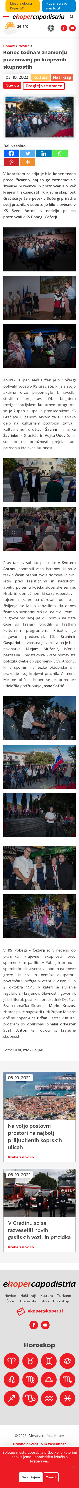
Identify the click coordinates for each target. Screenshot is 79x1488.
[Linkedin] (44, 153)
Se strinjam (31, 1477)
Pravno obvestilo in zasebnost (39, 1444)
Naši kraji (28, 1295)
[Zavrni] (73, 1467)
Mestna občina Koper (21, 5)
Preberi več (39, 1461)
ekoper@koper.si (45, 1311)
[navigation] (39, 18)
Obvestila (28, 1301)
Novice (24, 46)
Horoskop (61, 1301)
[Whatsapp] (60, 153)
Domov (9, 46)
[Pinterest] (11, 162)
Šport (11, 1301)
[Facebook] (11, 153)
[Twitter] (27, 153)
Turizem (64, 1295)
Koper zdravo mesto (56, 5)
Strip (45, 1301)
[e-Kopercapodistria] (38, 16)
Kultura (46, 1295)
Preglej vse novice (44, 85)
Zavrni (51, 1477)
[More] (27, 162)
